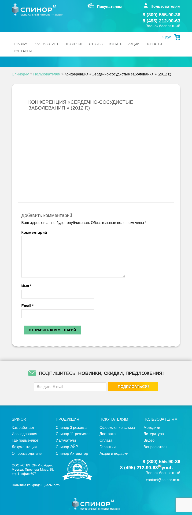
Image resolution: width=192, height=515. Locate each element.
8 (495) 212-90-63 (161, 20)
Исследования (24, 434)
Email (27, 306)
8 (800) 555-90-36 (161, 14)
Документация (24, 447)
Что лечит (74, 44)
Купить (115, 44)
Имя (26, 286)
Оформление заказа (117, 428)
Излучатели (66, 440)
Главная (21, 44)
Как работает (47, 44)
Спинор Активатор (72, 453)
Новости (153, 44)
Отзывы (96, 44)
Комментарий (34, 232)
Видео (149, 440)
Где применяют (25, 440)
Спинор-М (20, 74)
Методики (152, 428)
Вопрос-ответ (155, 447)
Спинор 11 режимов (73, 434)
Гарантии (108, 447)
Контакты (23, 51)
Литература (154, 434)
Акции (133, 44)
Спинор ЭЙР (67, 447)
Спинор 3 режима (71, 428)
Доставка (108, 434)
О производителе (27, 453)
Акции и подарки (114, 453)
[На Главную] (37, 9)
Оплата (106, 440)
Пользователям (46, 74)
